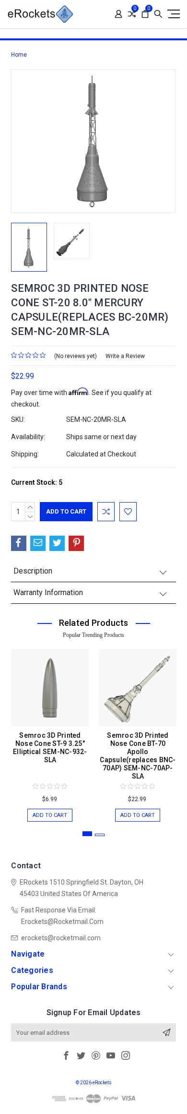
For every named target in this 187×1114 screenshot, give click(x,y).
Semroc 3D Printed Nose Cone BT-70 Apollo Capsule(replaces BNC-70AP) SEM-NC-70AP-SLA (137, 755)
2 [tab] (100, 835)
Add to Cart (50, 815)
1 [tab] (87, 833)
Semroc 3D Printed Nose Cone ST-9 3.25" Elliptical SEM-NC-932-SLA (50, 747)
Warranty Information (48, 592)
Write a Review (125, 356)
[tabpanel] (50, 730)
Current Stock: (36, 482)
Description (32, 570)
